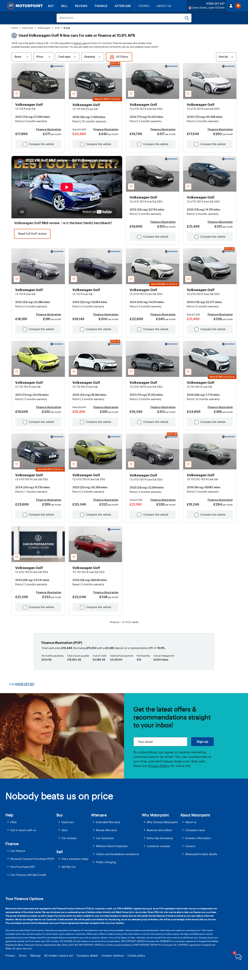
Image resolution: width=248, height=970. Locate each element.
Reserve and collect (159, 830)
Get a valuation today (74, 858)
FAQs (13, 822)
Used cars (67, 822)
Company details (87, 955)
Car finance (17, 850)
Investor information (198, 838)
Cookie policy (136, 955)
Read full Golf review (32, 233)
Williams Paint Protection (112, 846)
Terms (22, 955)
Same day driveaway (160, 838)
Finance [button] (12, 843)
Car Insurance (105, 838)
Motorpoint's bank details (201, 854)
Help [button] (9, 815)
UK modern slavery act (58, 955)
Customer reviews (158, 846)
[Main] (25, 5)
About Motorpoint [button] (195, 815)
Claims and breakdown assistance (117, 854)
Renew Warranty (106, 830)
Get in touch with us (23, 830)
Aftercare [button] (98, 815)
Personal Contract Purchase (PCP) (32, 858)
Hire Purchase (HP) (22, 866)
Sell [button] (59, 851)
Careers (190, 846)
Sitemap (35, 955)
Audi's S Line (79, 43)
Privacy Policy (159, 766)
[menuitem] (30, 822)
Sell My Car (68, 866)
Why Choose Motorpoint (162, 822)
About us (190, 822)
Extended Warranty (108, 822)
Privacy (10, 955)
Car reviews (69, 838)
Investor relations (113, 955)
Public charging (106, 862)
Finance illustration (48, 129)
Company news (195, 830)
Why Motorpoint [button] (155, 815)
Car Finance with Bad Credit (28, 874)
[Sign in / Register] (231, 6)
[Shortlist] (238, 6)
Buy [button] (59, 815)
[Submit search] (187, 18)
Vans (64, 830)
